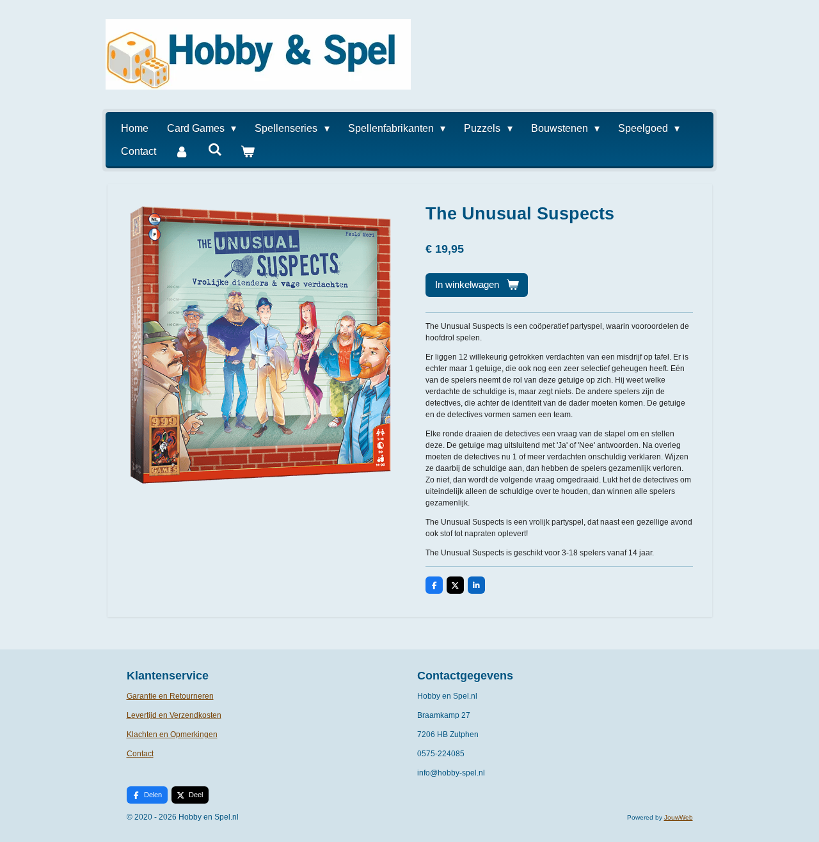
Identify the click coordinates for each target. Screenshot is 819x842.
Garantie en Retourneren (170, 696)
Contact (140, 753)
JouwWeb (678, 817)
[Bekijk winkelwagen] (247, 151)
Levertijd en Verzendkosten (174, 715)
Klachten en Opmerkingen (172, 734)
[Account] (181, 151)
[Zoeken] (214, 149)
